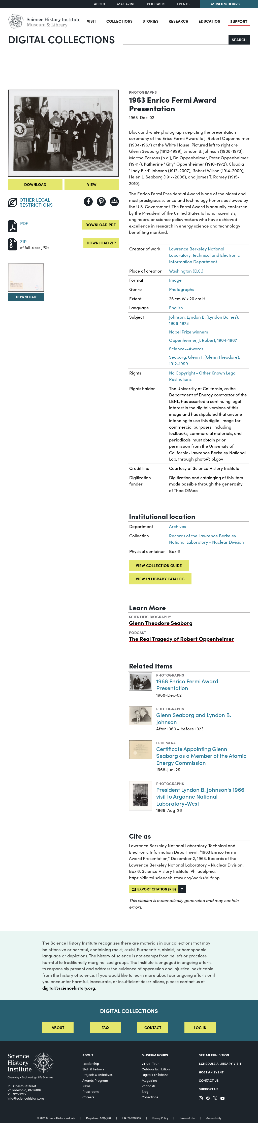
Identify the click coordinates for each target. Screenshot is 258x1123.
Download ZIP (101, 242)
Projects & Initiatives (97, 1074)
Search (239, 39)
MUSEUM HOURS (155, 1055)
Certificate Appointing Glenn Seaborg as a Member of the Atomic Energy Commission (201, 755)
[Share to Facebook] (88, 201)
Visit (91, 21)
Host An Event (211, 1072)
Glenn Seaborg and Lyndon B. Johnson (193, 718)
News (86, 1086)
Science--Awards (186, 349)
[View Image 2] (26, 278)
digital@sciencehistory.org (68, 988)
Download (35, 184)
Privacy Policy (160, 1118)
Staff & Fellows (93, 1069)
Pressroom (90, 1091)
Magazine (126, 4)
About (100, 4)
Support (238, 21)
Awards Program (95, 1080)
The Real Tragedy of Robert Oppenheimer (181, 638)
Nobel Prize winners (188, 332)
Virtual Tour (150, 1063)
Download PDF (100, 224)
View (91, 184)
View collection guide (159, 565)
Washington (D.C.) (186, 271)
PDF (24, 223)
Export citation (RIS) (156, 888)
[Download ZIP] (12, 244)
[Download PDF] (12, 226)
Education (209, 21)
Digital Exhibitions (155, 1074)
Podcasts (156, 4)
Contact (152, 1027)
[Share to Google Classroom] (114, 201)
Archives (177, 526)
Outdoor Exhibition (156, 1069)
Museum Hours (225, 3)
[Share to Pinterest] (101, 201)
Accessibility (213, 1118)
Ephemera (166, 742)
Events (183, 4)
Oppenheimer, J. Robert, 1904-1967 (203, 340)
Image (175, 280)
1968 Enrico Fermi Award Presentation (187, 684)
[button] (182, 889)
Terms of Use (187, 1118)
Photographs (143, 92)
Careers (88, 1097)
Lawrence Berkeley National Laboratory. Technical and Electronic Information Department (204, 255)
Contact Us (209, 1080)
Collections (119, 21)
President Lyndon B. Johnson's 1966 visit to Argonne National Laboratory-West (200, 796)
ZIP (23, 241)
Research (178, 21)
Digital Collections (61, 39)
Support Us (208, 1089)
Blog (145, 1091)
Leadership (90, 1063)
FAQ (105, 1027)
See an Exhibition (214, 1055)
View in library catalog (160, 578)
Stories (150, 21)
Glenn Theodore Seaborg (160, 622)
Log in (200, 1027)
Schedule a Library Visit (220, 1063)
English (176, 308)
